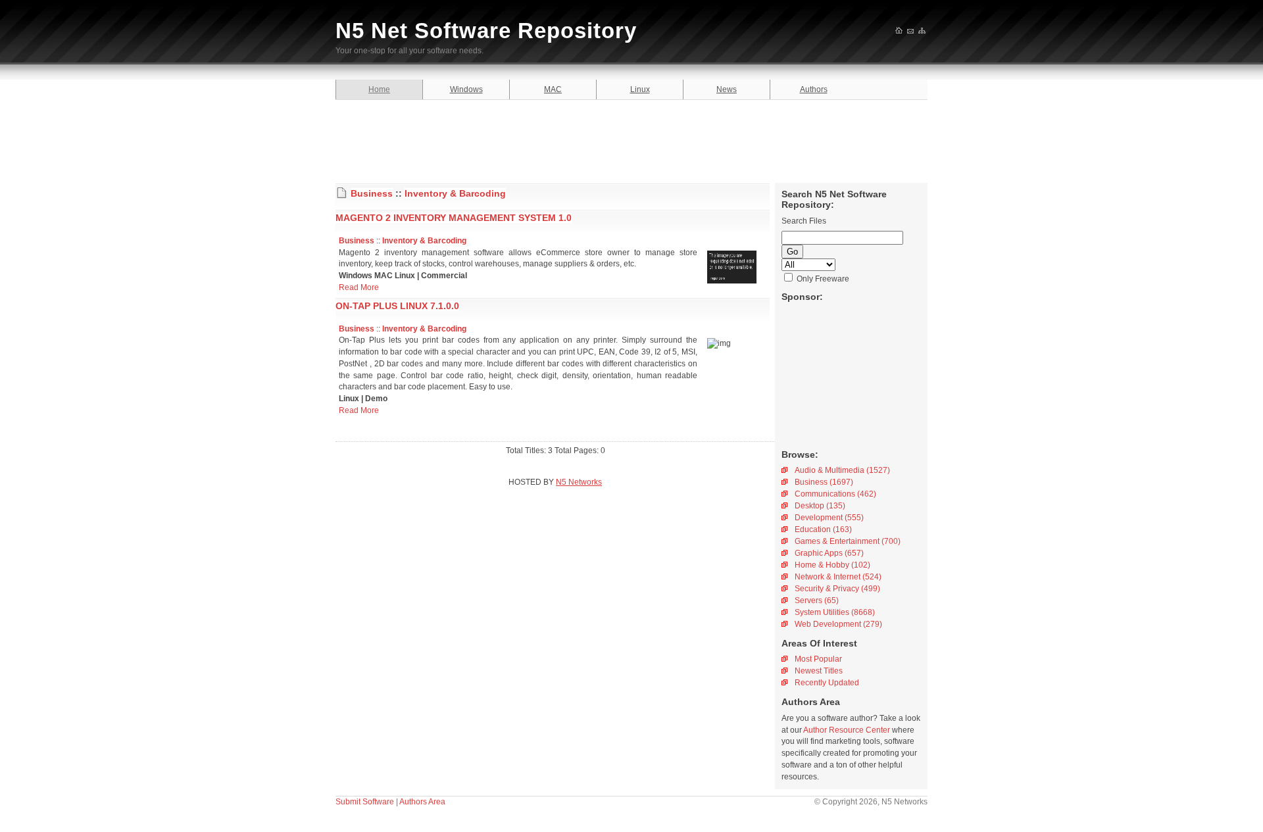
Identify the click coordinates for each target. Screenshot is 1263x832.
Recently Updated (827, 682)
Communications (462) (835, 494)
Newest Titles (819, 670)
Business (372, 193)
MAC (553, 89)
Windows (466, 89)
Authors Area (422, 801)
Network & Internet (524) (838, 576)
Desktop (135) (820, 505)
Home (379, 89)
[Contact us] (911, 31)
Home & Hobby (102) (832, 565)
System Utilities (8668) (835, 612)
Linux (640, 89)
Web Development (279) (838, 624)
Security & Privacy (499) (837, 588)
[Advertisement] (631, 139)
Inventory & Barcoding (455, 193)
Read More (359, 287)
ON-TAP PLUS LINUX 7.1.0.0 (397, 306)
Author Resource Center (846, 730)
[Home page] (899, 31)
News (726, 89)
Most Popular (818, 659)
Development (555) (829, 517)
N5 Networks (579, 482)
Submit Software (364, 801)
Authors (814, 89)
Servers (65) (817, 600)
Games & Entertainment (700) (848, 541)
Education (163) (823, 529)
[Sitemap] (923, 31)
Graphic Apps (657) (829, 553)
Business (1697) (824, 482)
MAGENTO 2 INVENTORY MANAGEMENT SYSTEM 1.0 (453, 217)
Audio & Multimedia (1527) (842, 470)
